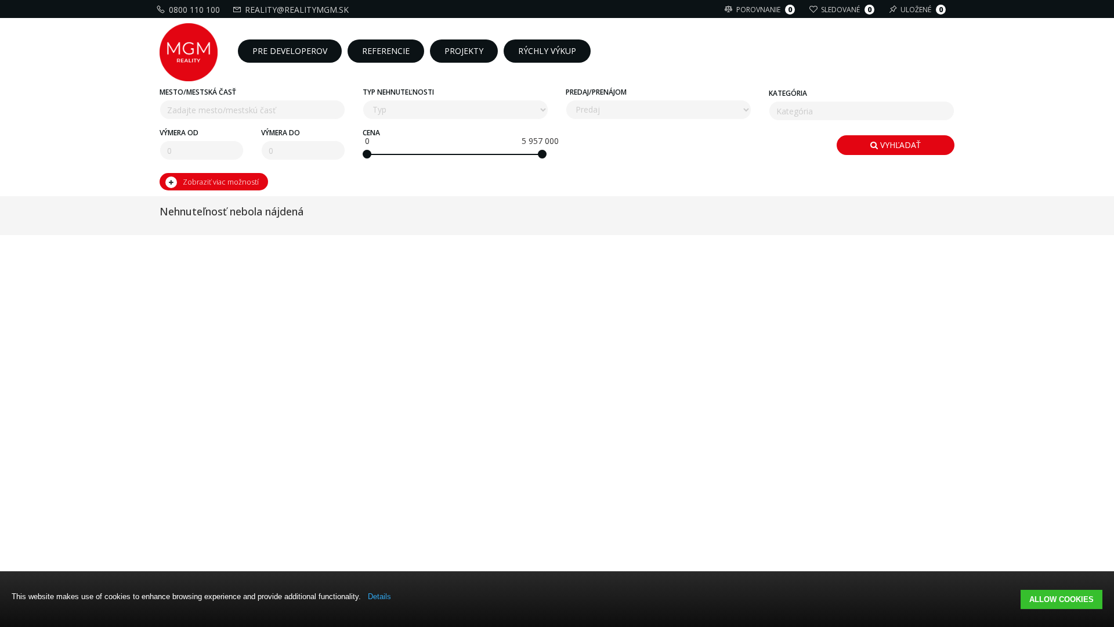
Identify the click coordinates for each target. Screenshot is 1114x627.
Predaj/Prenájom (596, 92)
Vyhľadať (899, 144)
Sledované (846, 10)
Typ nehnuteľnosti (398, 92)
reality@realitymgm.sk (297, 9)
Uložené (921, 10)
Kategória (788, 93)
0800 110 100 (194, 9)
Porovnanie (764, 10)
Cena (371, 133)
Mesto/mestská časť (198, 92)
